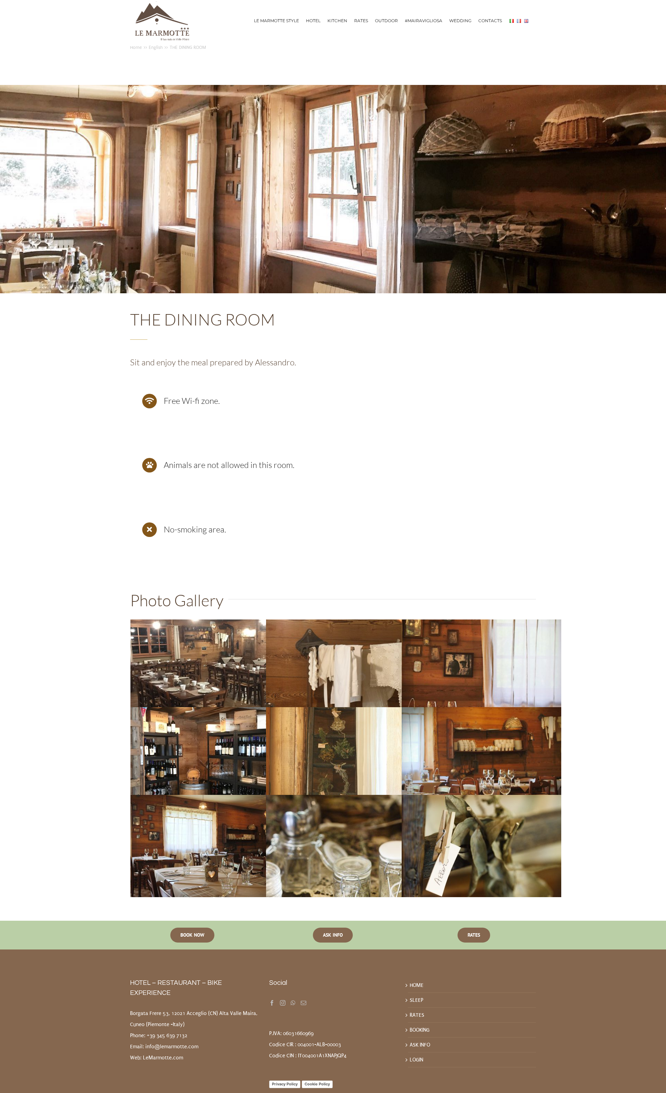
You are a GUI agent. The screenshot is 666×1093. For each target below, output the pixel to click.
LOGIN (416, 1060)
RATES (417, 1015)
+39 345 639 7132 (167, 1035)
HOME (417, 985)
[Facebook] (272, 1003)
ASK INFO (420, 1045)
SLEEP (416, 1000)
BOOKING (419, 1030)
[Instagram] (282, 1003)
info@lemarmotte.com (171, 1046)
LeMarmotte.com (163, 1058)
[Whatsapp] (293, 1003)
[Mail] (303, 1003)
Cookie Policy (317, 1084)
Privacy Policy (285, 1084)
